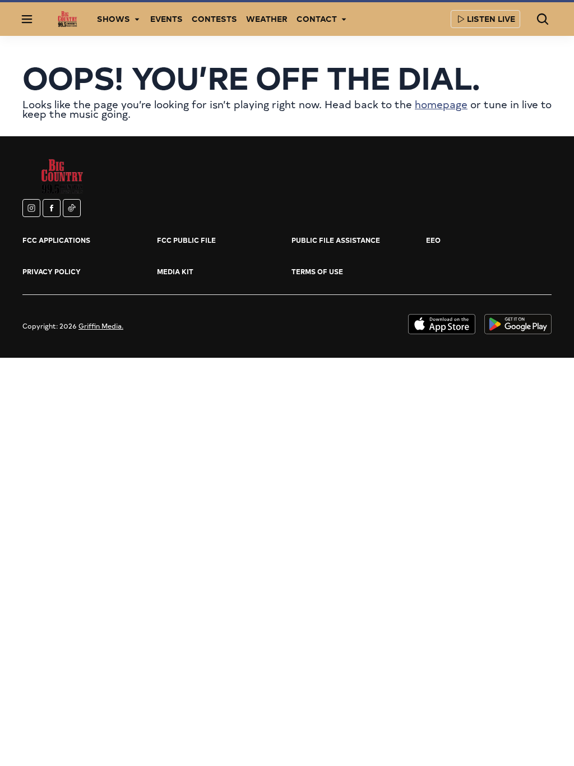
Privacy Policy (51, 271)
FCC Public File (186, 240)
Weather (267, 18)
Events (166, 18)
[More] (136, 19)
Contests (214, 18)
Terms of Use (317, 271)
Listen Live (491, 18)
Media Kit (175, 271)
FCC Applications (56, 240)
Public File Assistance (335, 240)
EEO (433, 240)
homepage (441, 104)
